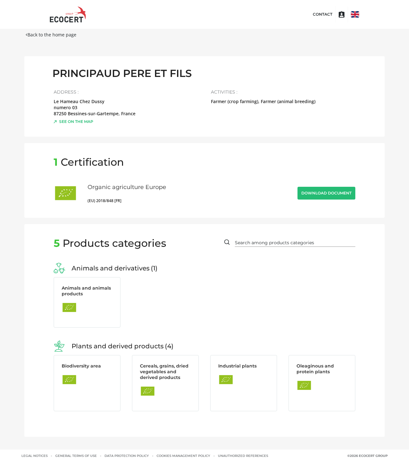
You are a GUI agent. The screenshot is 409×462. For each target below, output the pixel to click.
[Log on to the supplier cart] (341, 14)
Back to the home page (51, 35)
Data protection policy (126, 456)
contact (322, 14)
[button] (355, 14)
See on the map (76, 121)
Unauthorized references (243, 456)
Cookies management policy (183, 456)
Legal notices (34, 456)
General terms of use (76, 456)
